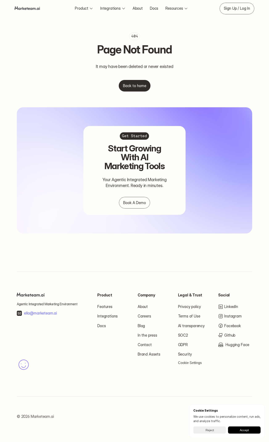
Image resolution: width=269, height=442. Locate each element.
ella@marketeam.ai (40, 313)
